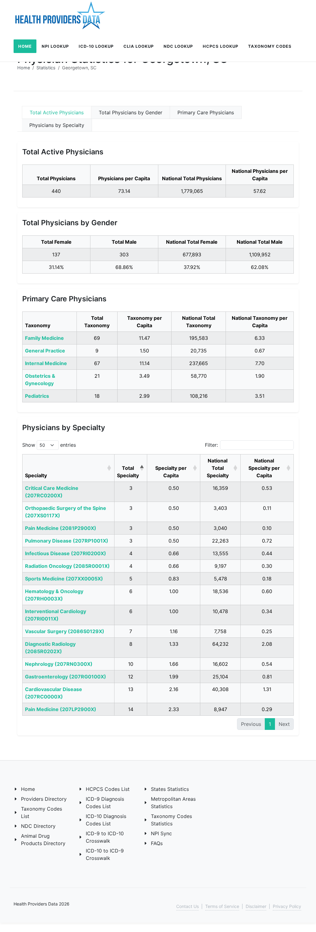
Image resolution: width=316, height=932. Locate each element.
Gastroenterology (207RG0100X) (65, 677)
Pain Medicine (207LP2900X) (60, 709)
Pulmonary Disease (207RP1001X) (66, 541)
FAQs (157, 843)
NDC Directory (38, 826)
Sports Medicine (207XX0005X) (64, 579)
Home (23, 67)
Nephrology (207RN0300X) (59, 664)
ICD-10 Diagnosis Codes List (106, 820)
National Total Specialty (218, 468)
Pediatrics (37, 396)
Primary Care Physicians (205, 112)
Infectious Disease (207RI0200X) (65, 553)
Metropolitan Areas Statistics (173, 802)
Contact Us (187, 906)
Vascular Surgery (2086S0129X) (64, 631)
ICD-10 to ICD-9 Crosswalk (105, 854)
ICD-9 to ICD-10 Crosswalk (105, 837)
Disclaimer (256, 906)
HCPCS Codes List (108, 789)
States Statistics (170, 789)
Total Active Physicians (57, 112)
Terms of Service (222, 906)
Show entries (49, 445)
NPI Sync (161, 833)
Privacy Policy (287, 906)
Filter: (211, 445)
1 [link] (270, 724)
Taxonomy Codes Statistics (171, 820)
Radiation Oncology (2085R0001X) (67, 566)
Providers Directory (44, 799)
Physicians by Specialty (56, 125)
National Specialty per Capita (264, 468)
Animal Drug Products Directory (43, 839)
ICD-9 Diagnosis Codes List (105, 802)
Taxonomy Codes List (41, 812)
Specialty (36, 475)
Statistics (46, 67)
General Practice (45, 351)
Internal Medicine (46, 363)
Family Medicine (44, 338)
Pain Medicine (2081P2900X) (60, 528)
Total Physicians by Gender (130, 112)
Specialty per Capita (171, 471)
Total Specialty (128, 471)
